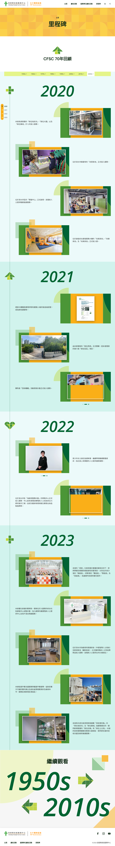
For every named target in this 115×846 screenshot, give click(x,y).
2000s (71, 74)
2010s (81, 74)
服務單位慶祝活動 (86, 4)
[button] (85, 404)
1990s (62, 74)
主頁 (65, 4)
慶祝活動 (74, 4)
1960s (33, 74)
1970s (42, 74)
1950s (23, 74)
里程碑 (98, 4)
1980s (52, 74)
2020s (90, 74)
